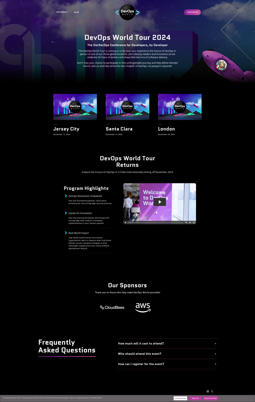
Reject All (195, 398)
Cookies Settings (180, 398)
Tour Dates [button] (192, 12)
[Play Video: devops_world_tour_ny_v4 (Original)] (159, 202)
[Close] (252, 398)
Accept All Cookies (210, 398)
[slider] (157, 222)
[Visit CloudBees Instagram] (207, 391)
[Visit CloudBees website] (112, 307)
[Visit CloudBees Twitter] (212, 391)
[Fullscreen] (194, 222)
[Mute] (186, 222)
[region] (127, 398)
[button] (127, 12)
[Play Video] (125, 222)
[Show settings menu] (190, 222)
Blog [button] (76, 12)
